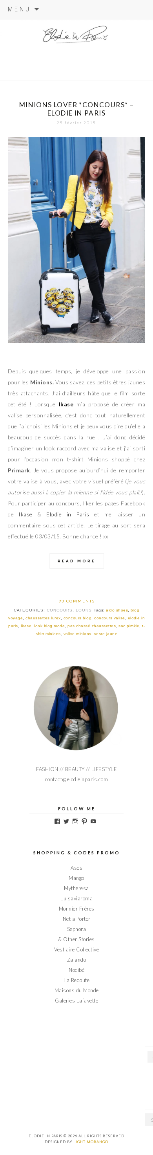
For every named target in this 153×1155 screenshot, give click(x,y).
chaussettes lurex (43, 618)
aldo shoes (117, 610)
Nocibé (76, 970)
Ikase (25, 514)
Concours (60, 610)
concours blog (78, 618)
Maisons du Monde (77, 990)
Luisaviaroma (76, 898)
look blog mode (49, 626)
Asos (76, 868)
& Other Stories (76, 939)
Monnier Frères (77, 908)
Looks (84, 610)
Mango (76, 878)
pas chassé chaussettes (91, 626)
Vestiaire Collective (76, 949)
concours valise (109, 618)
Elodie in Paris (67, 514)
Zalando (76, 960)
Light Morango (90, 1142)
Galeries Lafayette (76, 1000)
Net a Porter (77, 919)
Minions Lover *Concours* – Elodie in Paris (76, 109)
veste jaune (106, 634)
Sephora (76, 929)
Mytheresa (76, 888)
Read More (77, 561)
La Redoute (76, 980)
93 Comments (76, 601)
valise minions (77, 634)
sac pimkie (128, 626)
